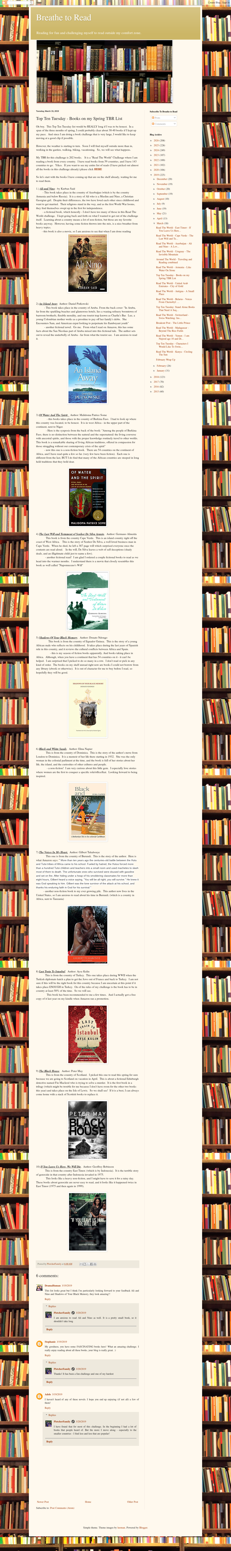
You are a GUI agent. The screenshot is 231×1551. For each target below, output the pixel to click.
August (161, 198)
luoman (121, 1527)
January (161, 370)
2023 (157, 155)
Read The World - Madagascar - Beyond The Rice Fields (172, 329)
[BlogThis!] (84, 1264)
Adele (48, 1394)
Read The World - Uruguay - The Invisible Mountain (173, 253)
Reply (48, 1299)
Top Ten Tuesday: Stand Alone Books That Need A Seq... (175, 308)
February (162, 365)
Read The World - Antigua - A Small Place (175, 292)
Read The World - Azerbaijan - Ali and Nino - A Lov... (174, 245)
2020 (157, 169)
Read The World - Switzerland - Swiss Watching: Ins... (172, 316)
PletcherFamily (62, 1313)
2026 (157, 140)
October (161, 189)
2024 (157, 150)
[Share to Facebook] (91, 1264)
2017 (157, 381)
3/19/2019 (67, 1285)
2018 (157, 377)
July (159, 203)
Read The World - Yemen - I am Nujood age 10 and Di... (172, 337)
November (162, 184)
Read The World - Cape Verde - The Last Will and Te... (174, 237)
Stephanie (50, 1342)
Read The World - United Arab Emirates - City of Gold (172, 284)
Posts (157, 117)
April (160, 218)
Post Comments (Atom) (62, 1508)
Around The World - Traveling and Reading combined (174, 261)
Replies (52, 1306)
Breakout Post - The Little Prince (173, 322)
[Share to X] (88, 1264)
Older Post (132, 1501)
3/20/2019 (81, 1312)
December (162, 179)
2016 (157, 386)
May (159, 213)
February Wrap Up (165, 359)
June (159, 208)
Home (88, 1501)
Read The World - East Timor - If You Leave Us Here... (173, 229)
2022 (157, 160)
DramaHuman (53, 1285)
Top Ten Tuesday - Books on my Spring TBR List (172, 276)
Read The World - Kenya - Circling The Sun (174, 353)
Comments (160, 124)
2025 (157, 145)
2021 (157, 165)
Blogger (143, 1527)
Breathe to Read (63, 17)
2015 (157, 391)
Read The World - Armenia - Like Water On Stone (173, 268)
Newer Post (43, 1501)
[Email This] (81, 1264)
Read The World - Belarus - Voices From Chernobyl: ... (174, 300)
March (160, 223)
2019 (157, 174)
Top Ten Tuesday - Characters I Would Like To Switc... (172, 345)
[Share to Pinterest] (95, 1264)
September (162, 193)
